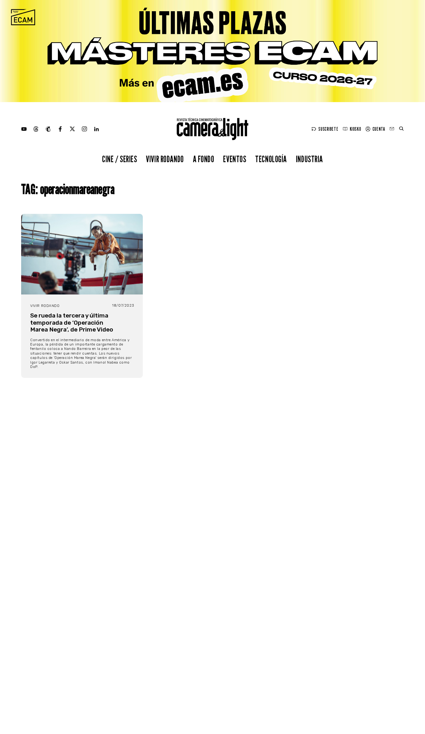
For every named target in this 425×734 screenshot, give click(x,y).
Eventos (234, 158)
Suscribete (328, 129)
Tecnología (271, 158)
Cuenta (378, 129)
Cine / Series (119, 158)
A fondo (203, 158)
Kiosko (355, 129)
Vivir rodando (165, 158)
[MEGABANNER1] (212, 51)
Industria (309, 158)
